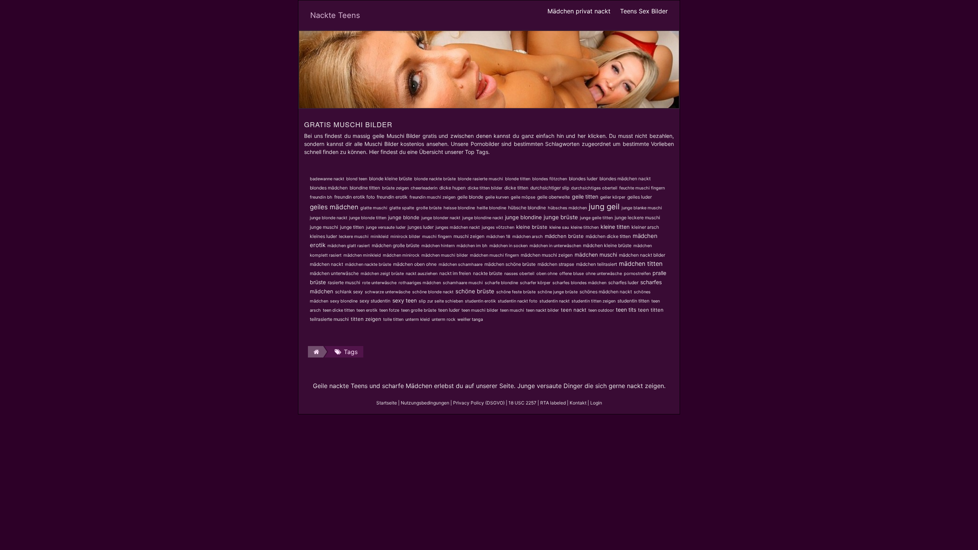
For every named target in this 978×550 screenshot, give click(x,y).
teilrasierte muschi (329, 319)
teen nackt (573, 310)
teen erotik (366, 310)
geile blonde (470, 197)
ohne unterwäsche (604, 273)
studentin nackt (554, 301)
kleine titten (615, 226)
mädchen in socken (508, 245)
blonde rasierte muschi (480, 178)
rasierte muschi (344, 282)
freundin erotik (392, 197)
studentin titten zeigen (593, 301)
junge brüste (561, 217)
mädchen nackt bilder (642, 255)
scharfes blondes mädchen (579, 282)
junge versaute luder (386, 227)
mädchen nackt (326, 264)
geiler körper (612, 197)
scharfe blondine (501, 282)
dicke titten (516, 188)
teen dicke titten (339, 310)
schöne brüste (474, 291)
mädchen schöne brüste (510, 264)
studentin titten (633, 301)
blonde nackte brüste (435, 178)
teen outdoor (601, 310)
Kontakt (578, 403)
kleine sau (559, 227)
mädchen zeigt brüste (382, 273)
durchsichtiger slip (549, 188)
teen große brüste (418, 310)
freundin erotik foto (354, 197)
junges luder (421, 227)
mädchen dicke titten (608, 236)
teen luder (449, 310)
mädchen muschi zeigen (547, 255)
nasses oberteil (519, 273)
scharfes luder (623, 282)
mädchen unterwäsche (334, 273)
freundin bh (321, 197)
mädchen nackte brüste (368, 264)
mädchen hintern (438, 245)
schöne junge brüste (558, 291)
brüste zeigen (395, 188)
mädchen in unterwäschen (555, 245)
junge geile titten (596, 217)
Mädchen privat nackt (578, 11)
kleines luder (323, 236)
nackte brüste (487, 273)
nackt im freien (455, 273)
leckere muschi (354, 236)
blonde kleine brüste (390, 178)
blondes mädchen (329, 188)
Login (596, 403)
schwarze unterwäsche (387, 291)
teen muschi (512, 310)
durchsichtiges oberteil (594, 188)
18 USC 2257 (522, 403)
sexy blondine (344, 301)
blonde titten (517, 178)
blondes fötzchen (549, 178)
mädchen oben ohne (415, 264)
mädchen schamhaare (461, 264)
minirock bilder (405, 236)
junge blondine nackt (482, 217)
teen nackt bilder (542, 310)
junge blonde (403, 217)
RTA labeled (553, 403)
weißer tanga (470, 319)
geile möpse (523, 197)
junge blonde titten (367, 217)
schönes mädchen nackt (606, 291)
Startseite (386, 403)
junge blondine (523, 217)
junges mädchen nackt (458, 227)
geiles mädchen (334, 207)
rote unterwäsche (379, 282)
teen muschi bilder (479, 310)
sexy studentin (374, 301)
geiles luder (639, 197)
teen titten (651, 310)
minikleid (380, 236)
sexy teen (404, 300)
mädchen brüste (564, 236)
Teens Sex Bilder (644, 11)
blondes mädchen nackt (625, 178)
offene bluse (571, 273)
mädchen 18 (498, 236)
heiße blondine (491, 207)
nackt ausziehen (421, 273)
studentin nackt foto (518, 301)
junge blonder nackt (440, 217)
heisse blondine (459, 207)
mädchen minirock (401, 255)
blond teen (356, 178)
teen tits (626, 309)
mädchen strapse (556, 264)
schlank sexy (349, 291)
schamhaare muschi (463, 282)
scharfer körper (535, 282)
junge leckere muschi (637, 217)
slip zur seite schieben (441, 301)
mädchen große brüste (395, 245)
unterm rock (443, 319)
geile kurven (497, 197)
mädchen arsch (527, 236)
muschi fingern (437, 236)
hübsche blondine (527, 207)
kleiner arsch (645, 227)
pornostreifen (637, 273)
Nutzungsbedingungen (425, 403)
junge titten (352, 227)
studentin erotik (480, 301)
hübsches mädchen (567, 207)
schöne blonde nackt (432, 291)
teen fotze (389, 310)
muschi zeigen (468, 236)
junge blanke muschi (642, 207)
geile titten (585, 196)
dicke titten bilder (485, 188)
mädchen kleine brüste (607, 245)
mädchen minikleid (362, 255)
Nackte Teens (335, 15)
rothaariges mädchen (419, 282)
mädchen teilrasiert (596, 264)
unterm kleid (417, 319)
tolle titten (393, 319)
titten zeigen (366, 319)
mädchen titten (640, 263)
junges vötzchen (498, 227)
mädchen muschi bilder (444, 255)
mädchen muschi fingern (494, 255)
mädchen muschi (596, 254)
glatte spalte (401, 207)
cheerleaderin (424, 188)
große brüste (429, 207)
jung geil (604, 206)
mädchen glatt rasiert (348, 245)
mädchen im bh (472, 245)
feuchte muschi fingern (642, 188)
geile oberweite (553, 197)
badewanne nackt (327, 178)
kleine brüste (531, 227)
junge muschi (324, 227)
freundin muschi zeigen (432, 197)
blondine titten (365, 188)
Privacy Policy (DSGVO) (479, 403)
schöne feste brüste (516, 291)
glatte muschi (373, 207)
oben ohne (546, 273)
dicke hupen (452, 188)
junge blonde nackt (328, 217)
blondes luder (583, 178)
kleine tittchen (585, 227)
